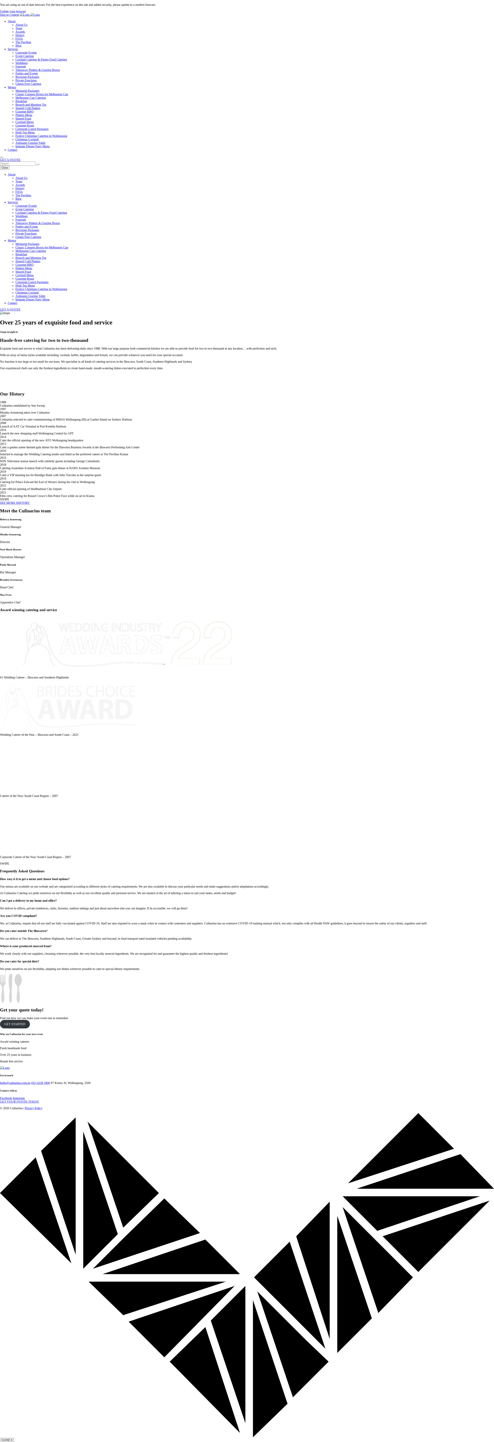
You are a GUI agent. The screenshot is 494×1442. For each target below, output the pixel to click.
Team (18, 28)
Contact (12, 149)
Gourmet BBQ (24, 111)
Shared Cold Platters (27, 108)
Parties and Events (26, 73)
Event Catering (24, 56)
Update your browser (13, 11)
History (20, 35)
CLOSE (7, 1440)
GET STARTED (14, 1024)
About (11, 21)
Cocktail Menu (24, 122)
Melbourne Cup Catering (30, 97)
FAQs (19, 38)
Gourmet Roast (24, 125)
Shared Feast (23, 118)
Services (13, 49)
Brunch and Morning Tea (30, 104)
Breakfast (21, 101)
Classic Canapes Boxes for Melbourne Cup (41, 94)
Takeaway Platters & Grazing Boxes (37, 70)
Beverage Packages (27, 77)
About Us (21, 24)
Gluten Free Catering (28, 83)
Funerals (20, 66)
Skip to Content (9, 14)
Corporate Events (26, 52)
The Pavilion (23, 42)
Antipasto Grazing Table (30, 142)
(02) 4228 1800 (40, 1083)
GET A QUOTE (10, 159)
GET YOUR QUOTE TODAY (19, 1101)
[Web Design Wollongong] (247, 1436)
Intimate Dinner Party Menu (32, 146)
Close (5, 167)
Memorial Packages (27, 90)
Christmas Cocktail (27, 139)
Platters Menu (23, 115)
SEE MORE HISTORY (15, 502)
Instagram (19, 1098)
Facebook (6, 1098)
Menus (12, 87)
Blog (18, 45)
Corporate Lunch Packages (31, 129)
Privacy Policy (33, 1108)
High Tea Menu (25, 132)
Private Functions (26, 80)
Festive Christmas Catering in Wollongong (41, 136)
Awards (20, 31)
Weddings (21, 63)
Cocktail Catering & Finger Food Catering (41, 59)
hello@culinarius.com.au (15, 1083)
